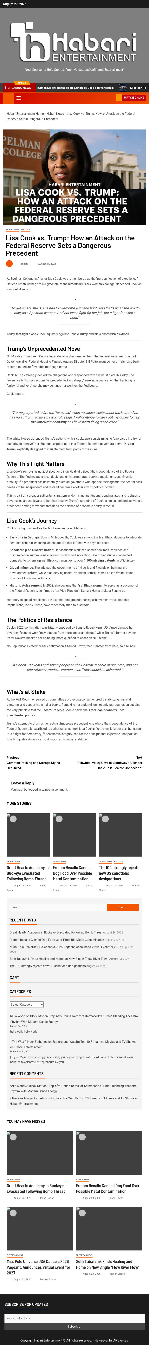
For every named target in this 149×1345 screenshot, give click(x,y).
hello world (17, 1016)
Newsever (101, 1340)
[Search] (112, 98)
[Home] (8, 98)
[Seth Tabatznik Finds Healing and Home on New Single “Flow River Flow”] (109, 1229)
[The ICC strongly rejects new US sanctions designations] (120, 835)
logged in (34, 789)
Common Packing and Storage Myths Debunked (33, 763)
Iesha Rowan (47, 1198)
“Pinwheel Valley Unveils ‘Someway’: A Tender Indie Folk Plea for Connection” (109, 763)
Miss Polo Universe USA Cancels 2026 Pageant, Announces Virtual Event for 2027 (65, 947)
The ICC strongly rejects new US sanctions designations (119, 873)
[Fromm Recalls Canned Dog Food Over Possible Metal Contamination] (74, 835)
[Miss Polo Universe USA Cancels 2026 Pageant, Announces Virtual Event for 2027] (40, 1229)
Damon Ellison (48, 1279)
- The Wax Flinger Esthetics (29, 1042)
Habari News (55, 114)
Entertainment (15, 1255)
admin (24, 263)
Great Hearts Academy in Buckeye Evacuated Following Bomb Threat (28, 873)
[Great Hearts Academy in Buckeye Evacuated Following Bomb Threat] (28, 835)
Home (40, 114)
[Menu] (18, 98)
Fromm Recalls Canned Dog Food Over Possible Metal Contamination (72, 873)
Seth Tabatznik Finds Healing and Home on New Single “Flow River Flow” (59, 959)
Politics (25, 230)
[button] (18, 98)
